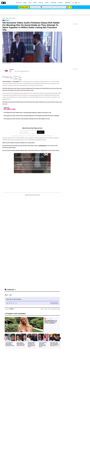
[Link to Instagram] (76, 2)
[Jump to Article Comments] (3, 76)
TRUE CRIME (53, 2)
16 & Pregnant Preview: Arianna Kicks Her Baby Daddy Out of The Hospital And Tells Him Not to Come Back (31, 115)
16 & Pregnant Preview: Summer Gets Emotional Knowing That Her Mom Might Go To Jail (27, 118)
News (7, 18)
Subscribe (67, 2)
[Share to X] (11, 76)
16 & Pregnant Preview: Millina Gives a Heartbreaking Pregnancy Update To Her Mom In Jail (27, 112)
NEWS (25, 2)
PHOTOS (41, 2)
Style (29, 2)
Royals (35, 2)
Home (3, 18)
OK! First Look (12, 18)
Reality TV (18, 2)
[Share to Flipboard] (15, 76)
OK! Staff (11, 69)
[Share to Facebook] (7, 76)
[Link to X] (79, 2)
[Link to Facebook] (73, 2)
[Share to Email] (20, 76)
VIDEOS (47, 2)
